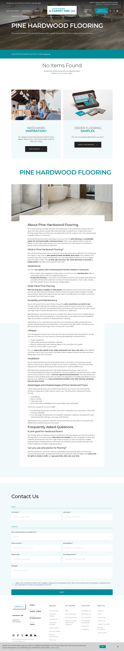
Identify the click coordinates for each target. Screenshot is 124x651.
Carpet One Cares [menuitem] (103, 624)
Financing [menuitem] (52, 640)
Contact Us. (46, 54)
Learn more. (54, 648)
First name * (15, 512)
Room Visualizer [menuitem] (70, 614)
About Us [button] (38, 11)
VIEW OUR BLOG (34, 149)
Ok (103, 646)
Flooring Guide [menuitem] (86, 617)
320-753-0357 (36, 3)
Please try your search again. (62, 73)
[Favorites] (114, 11)
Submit (62, 592)
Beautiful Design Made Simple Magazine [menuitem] (70, 622)
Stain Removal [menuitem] (86, 611)
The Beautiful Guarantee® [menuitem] (85, 622)
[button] (110, 11)
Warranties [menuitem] (85, 626)
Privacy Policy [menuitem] (102, 633)
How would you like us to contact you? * (24, 532)
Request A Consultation (101, 11)
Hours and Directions (87, 11)
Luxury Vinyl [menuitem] (53, 619)
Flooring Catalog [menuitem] (54, 631)
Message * (14, 565)
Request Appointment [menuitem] (53, 635)
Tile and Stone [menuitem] (54, 611)
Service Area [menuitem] (102, 617)
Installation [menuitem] (85, 629)
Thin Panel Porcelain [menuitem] (52, 623)
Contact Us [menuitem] (101, 621)
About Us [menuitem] (101, 611)
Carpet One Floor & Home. (26, 639)
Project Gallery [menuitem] (54, 628)
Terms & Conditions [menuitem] (101, 628)
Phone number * (16, 543)
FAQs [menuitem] (99, 614)
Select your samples (86, 144)
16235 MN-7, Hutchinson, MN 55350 (107, 4)
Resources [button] (26, 11)
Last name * (67, 512)
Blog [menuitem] (66, 611)
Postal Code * (15, 554)
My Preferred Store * (69, 554)
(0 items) (117, 10)
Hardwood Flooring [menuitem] (52, 615)
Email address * (68, 543)
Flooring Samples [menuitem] (71, 617)
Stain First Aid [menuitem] (86, 614)
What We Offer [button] (13, 11)
